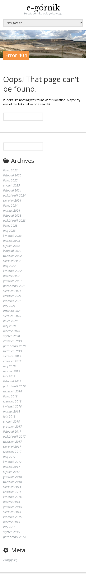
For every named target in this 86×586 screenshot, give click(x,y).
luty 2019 (9, 376)
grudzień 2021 (12, 281)
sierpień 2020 (12, 316)
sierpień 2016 (12, 487)
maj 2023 (9, 231)
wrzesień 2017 (12, 441)
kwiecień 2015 (12, 517)
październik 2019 (14, 346)
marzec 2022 (11, 276)
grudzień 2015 (12, 507)
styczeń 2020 (11, 336)
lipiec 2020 (10, 321)
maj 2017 (9, 457)
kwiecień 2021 (12, 301)
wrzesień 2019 (12, 351)
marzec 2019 (11, 371)
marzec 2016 (11, 502)
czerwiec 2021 (12, 296)
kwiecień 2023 (12, 236)
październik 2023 (14, 220)
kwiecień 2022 (12, 271)
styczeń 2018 (11, 421)
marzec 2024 (11, 210)
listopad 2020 (12, 311)
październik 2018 (14, 386)
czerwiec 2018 (12, 401)
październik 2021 (14, 286)
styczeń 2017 (11, 472)
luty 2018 (9, 416)
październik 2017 (14, 436)
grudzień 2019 (12, 341)
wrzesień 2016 (12, 482)
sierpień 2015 (12, 512)
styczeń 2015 (11, 532)
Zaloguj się (10, 560)
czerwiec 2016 (12, 492)
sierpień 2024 (12, 200)
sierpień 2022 (12, 261)
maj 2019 (9, 366)
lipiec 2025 (10, 180)
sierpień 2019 (12, 356)
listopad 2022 (12, 251)
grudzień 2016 (12, 477)
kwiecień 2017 (12, 462)
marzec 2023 (11, 241)
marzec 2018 (11, 411)
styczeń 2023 (11, 246)
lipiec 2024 (10, 205)
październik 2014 (14, 537)
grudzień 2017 (12, 426)
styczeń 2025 (11, 185)
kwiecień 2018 (12, 406)
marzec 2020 (11, 331)
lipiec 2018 (10, 396)
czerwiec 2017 (12, 452)
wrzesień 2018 (12, 391)
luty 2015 (9, 527)
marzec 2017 (11, 467)
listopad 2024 (12, 190)
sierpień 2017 (12, 446)
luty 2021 (9, 306)
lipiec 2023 (10, 225)
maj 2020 (9, 326)
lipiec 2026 (10, 170)
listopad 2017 (12, 431)
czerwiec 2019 (12, 361)
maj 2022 (9, 266)
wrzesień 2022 (12, 256)
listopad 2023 (12, 215)
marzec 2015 (11, 522)
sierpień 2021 (12, 291)
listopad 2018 (12, 381)
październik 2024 (14, 195)
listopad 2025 (12, 175)
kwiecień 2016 (12, 497)
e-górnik (43, 8)
